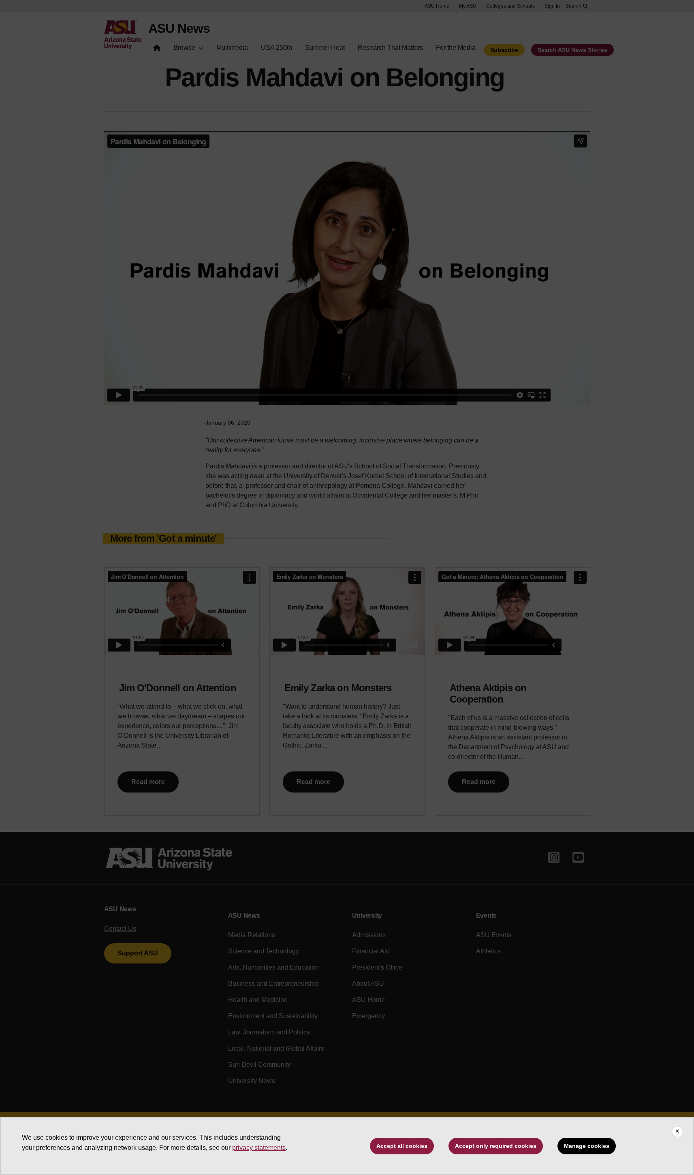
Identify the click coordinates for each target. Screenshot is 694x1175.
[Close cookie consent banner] (677, 1131)
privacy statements (259, 1147)
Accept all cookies (401, 1146)
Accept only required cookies (495, 1146)
